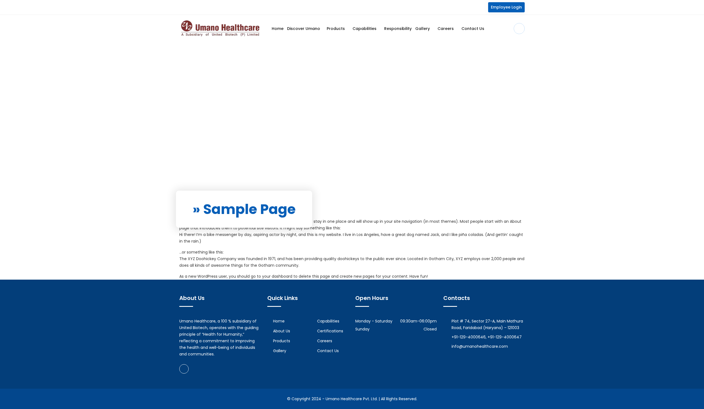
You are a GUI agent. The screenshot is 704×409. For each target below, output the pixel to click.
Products (336, 28)
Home (278, 28)
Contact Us (472, 28)
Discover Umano (303, 28)
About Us (281, 331)
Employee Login (506, 7)
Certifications (330, 331)
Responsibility (398, 28)
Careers (446, 28)
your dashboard (277, 276)
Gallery (423, 28)
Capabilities (365, 28)
